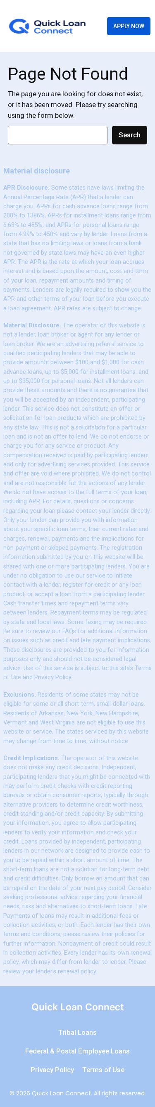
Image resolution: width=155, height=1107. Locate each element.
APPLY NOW (128, 26)
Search (130, 135)
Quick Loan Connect (77, 1006)
